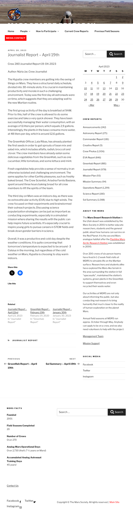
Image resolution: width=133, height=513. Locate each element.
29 (116, 99)
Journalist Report (25, 340)
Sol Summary (90, 199)
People (24, 31)
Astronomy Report (92, 133)
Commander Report (93, 139)
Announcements (91, 127)
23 (122, 93)
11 (92, 88)
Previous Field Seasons (107, 31)
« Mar (91, 105)
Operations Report (92, 187)
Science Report (91, 193)
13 (104, 88)
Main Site (114, 502)
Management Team (93, 336)
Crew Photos (89, 151)
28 (110, 99)
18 (91, 93)
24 (85, 99)
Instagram (88, 376)
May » (117, 105)
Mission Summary (92, 181)
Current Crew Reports (76, 31)
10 (85, 88)
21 (110, 93)
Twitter (86, 370)
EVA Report (89, 157)
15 (116, 88)
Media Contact (15, 38)
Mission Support (91, 343)
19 (98, 93)
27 (104, 99)
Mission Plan (89, 175)
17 (85, 93)
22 (116, 93)
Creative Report (91, 145)
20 (104, 93)
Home (11, 31)
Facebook (88, 364)
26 (98, 99)
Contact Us (12, 485)
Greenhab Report (92, 163)
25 (91, 99)
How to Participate (46, 31)
